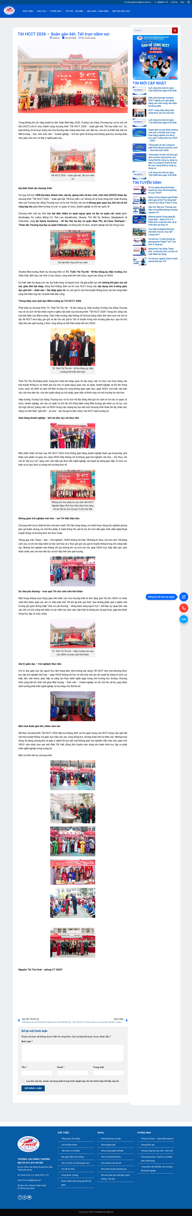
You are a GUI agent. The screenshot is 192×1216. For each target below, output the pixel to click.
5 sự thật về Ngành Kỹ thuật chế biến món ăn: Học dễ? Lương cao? (161, 232)
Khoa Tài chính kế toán (111, 1157)
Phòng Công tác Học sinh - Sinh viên (157, 1150)
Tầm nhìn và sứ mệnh (70, 1150)
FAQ (182, 2)
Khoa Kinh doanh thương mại (113, 1169)
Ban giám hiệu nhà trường (72, 1157)
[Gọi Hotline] (183, 608)
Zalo (183, 619)
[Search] (175, 30)
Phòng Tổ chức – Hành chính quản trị (157, 1138)
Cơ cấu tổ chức (68, 1169)
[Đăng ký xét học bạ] (183, 596)
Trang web (98, 1067)
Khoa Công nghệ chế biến (112, 1150)
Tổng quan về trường (70, 1138)
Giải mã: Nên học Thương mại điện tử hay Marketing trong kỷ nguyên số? (163, 210)
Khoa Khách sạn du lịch (111, 1163)
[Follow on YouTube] (29, 1197)
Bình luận (27, 1041)
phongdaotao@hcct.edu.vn (139, 2)
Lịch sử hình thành (69, 1144)
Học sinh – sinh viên (97, 11)
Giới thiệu (28, 11)
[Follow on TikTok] (24, 1197)
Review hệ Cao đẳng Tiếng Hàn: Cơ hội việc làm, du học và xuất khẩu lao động (162, 251)
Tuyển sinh (55, 11)
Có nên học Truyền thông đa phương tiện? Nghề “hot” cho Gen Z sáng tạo (162, 242)
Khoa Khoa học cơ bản (111, 1138)
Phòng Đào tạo (147, 1144)
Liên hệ (174, 2)
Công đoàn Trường (69, 1175)
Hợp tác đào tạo (121, 11)
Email (60, 1067)
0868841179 (162, 2)
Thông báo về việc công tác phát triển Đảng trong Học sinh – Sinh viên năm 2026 (162, 147)
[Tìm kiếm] (189, 2)
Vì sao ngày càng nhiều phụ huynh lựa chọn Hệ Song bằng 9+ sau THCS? (162, 190)
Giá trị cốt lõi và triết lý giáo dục (75, 1163)
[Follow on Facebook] (20, 1197)
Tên (24, 1067)
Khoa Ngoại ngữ (108, 1144)
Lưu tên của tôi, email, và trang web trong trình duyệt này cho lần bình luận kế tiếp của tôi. (72, 1081)
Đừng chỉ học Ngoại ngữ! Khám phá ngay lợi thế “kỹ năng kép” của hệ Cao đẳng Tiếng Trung (163, 200)
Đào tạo (41, 11)
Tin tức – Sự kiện (74, 11)
